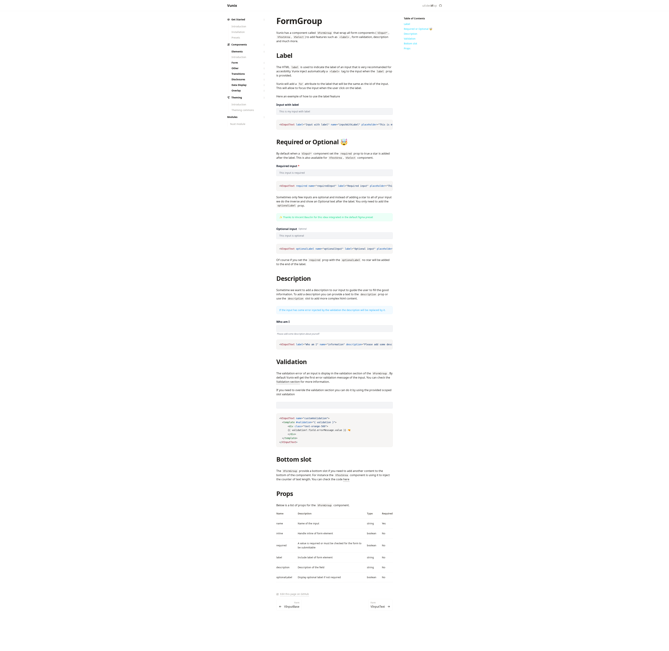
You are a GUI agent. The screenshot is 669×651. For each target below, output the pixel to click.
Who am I (283, 322)
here (346, 479)
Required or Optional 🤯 (312, 142)
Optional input (286, 229)
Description (293, 278)
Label (284, 55)
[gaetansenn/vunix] (440, 5)
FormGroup (299, 20)
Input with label (287, 105)
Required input (287, 166)
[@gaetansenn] (432, 5)
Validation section (288, 382)
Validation (291, 361)
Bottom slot (293, 459)
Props (284, 493)
